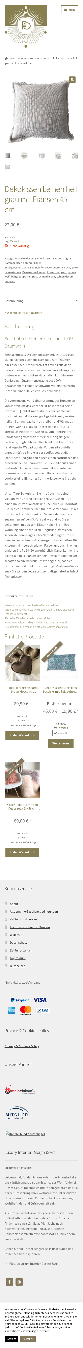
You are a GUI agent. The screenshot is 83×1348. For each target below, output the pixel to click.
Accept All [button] (28, 1339)
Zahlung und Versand (24, 919)
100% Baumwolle (33, 267)
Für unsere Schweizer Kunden (30, 927)
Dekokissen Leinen (34, 272)
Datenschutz (19, 942)
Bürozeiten (17, 966)
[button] (72, 79)
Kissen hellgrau (56, 272)
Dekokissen (26, 258)
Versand (14, 241)
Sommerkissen (32, 263)
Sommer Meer (38, 58)
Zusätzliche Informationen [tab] (23, 313)
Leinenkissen (43, 258)
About (14, 904)
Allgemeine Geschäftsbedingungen (34, 911)
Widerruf (16, 935)
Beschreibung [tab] (14, 301)
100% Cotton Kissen (57, 267)
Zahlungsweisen (21, 950)
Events (22, 58)
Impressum (18, 958)
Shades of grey (62, 258)
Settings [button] (11, 1339)
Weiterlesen (60, 743)
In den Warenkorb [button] (22, 735)
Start (12, 58)
